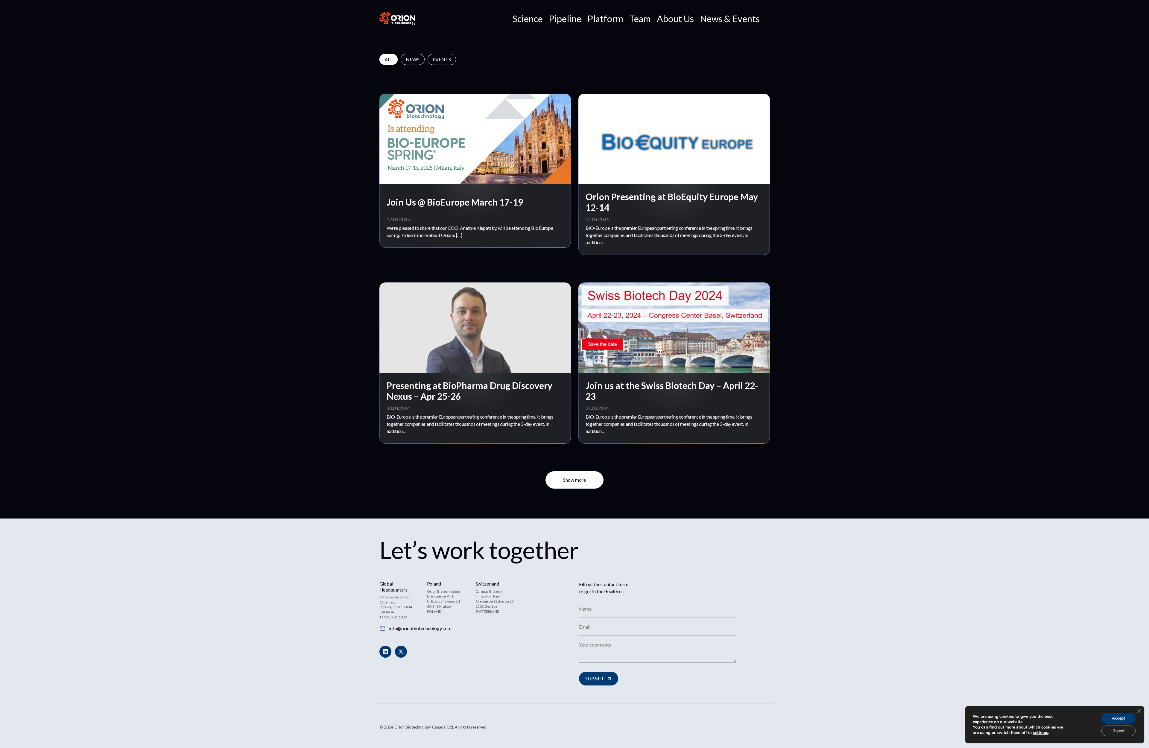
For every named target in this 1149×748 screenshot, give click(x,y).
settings (1040, 732)
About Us (675, 18)
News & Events (730, 18)
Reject (1118, 731)
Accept (1118, 718)
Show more (574, 480)
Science (528, 18)
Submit (594, 678)
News (413, 59)
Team (640, 18)
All (388, 59)
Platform (605, 18)
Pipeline (565, 18)
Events (442, 59)
